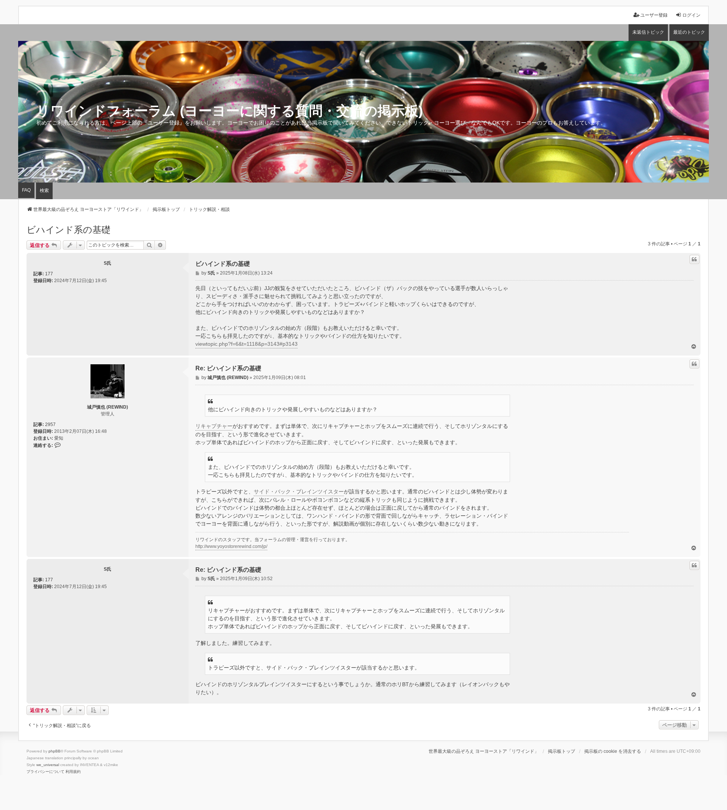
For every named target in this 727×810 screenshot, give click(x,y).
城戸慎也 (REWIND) (107, 407)
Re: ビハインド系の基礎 (228, 368)
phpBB (54, 751)
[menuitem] (45, 771)
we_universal (47, 765)
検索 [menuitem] (44, 190)
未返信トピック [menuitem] (648, 32)
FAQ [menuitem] (26, 190)
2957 (50, 424)
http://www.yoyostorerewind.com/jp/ (231, 546)
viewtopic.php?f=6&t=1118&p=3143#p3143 (246, 344)
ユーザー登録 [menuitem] (654, 15)
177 (49, 273)
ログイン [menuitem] (691, 15)
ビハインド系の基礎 (69, 230)
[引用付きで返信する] (694, 259)
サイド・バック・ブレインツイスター (299, 491)
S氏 (107, 263)
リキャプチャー (213, 426)
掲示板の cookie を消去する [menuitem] (612, 751)
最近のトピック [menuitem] (689, 32)
